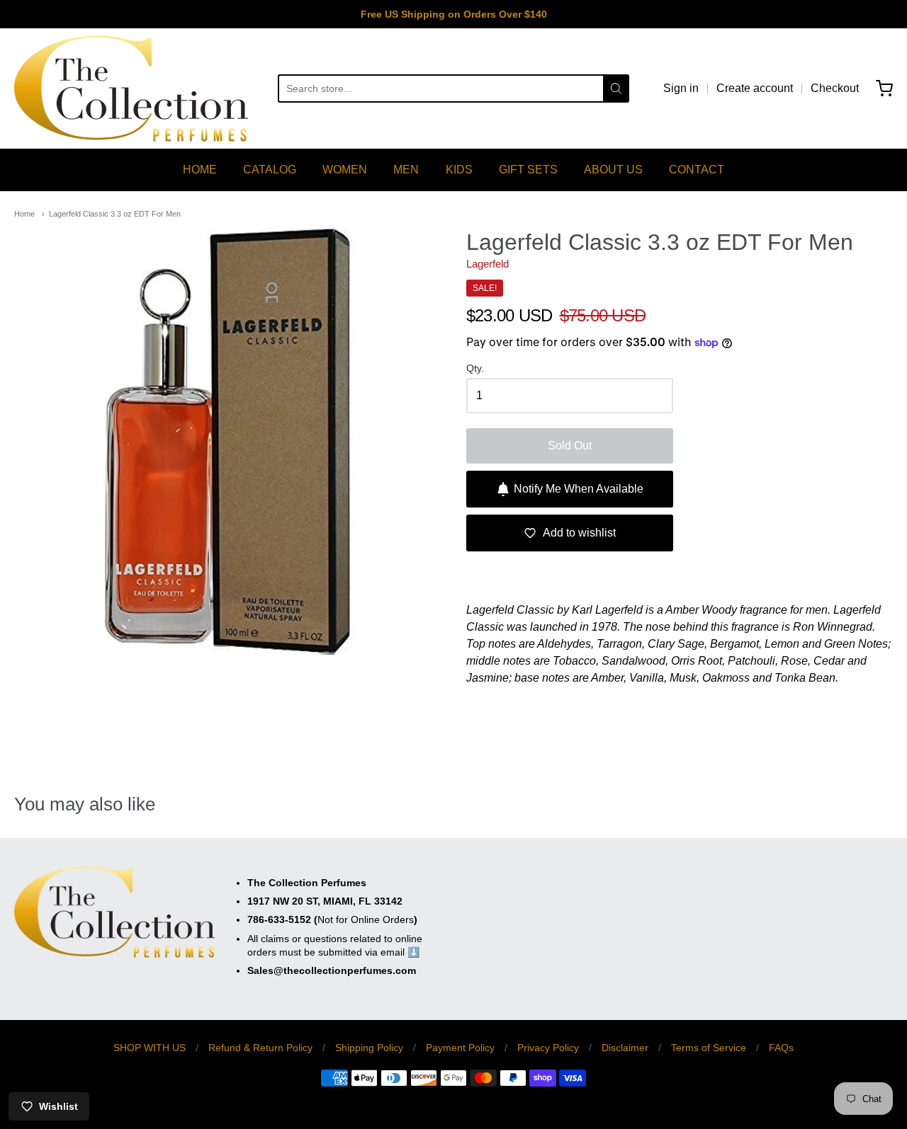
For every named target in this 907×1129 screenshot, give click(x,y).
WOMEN (344, 170)
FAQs (781, 1047)
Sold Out (570, 446)
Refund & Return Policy (260, 1047)
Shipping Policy (369, 1047)
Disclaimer (625, 1047)
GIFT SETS (528, 170)
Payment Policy (460, 1047)
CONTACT (696, 170)
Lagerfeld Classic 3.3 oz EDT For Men (115, 214)
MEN (406, 170)
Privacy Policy (548, 1047)
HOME (200, 170)
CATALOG (269, 170)
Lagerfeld (487, 264)
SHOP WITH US (149, 1047)
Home (24, 214)
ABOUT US (613, 170)
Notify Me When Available (578, 489)
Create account (754, 88)
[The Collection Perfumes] (131, 88)
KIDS (459, 170)
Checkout (835, 88)
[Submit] (616, 88)
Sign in (681, 88)
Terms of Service (708, 1047)
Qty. (475, 368)
